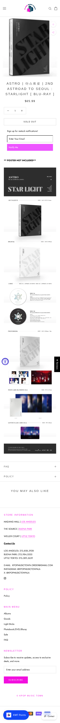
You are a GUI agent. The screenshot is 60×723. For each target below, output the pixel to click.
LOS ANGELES (28, 521)
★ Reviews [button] (57, 364)
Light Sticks (9, 624)
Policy (9, 476)
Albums (7, 613)
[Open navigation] (4, 8)
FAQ (6, 466)
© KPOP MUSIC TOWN (30, 696)
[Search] (50, 8)
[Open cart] (55, 8)
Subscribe (15, 680)
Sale (6, 634)
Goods (7, 618)
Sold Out (30, 122)
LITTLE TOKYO (28, 536)
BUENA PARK (25, 528)
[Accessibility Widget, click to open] (5, 361)
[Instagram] (5, 578)
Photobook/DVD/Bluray (15, 629)
